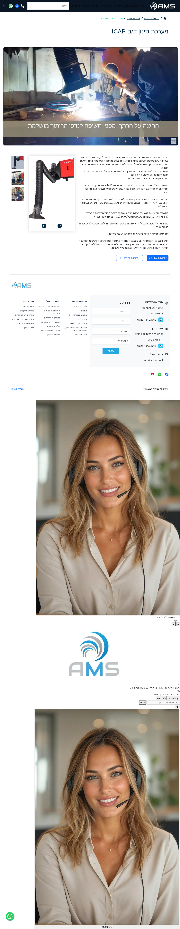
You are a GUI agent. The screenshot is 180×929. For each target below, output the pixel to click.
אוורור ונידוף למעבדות (24, 315)
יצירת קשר (75, 6)
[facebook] (17, 6)
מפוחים (83, 311)
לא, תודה (161, 698)
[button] (60, 226)
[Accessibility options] (177, 707)
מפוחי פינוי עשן (53, 335)
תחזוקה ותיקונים (90, 6)
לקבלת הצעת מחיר (158, 258)
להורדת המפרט (130, 258)
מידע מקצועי (106, 6)
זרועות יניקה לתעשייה (78, 323)
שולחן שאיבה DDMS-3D (50, 330)
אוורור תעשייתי (80, 306)
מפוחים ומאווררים (26, 323)
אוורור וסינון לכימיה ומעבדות (52, 312)
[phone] (22, 6)
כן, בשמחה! (173, 698)
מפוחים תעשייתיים (52, 318)
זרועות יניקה (133, 18)
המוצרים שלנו (131, 6)
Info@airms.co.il (153, 360)
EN (4, 5)
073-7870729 (155, 313)
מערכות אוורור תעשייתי (50, 322)
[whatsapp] (11, 6)
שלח (142, 702)
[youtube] (152, 374)
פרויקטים (118, 6)
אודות (142, 6)
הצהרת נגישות (18, 388)
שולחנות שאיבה (53, 326)
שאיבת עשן (29, 327)
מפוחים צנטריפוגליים (78, 315)
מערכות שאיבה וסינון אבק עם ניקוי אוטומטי (76, 329)
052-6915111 (155, 339)
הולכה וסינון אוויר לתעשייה (49, 306)
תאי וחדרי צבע (81, 335)
